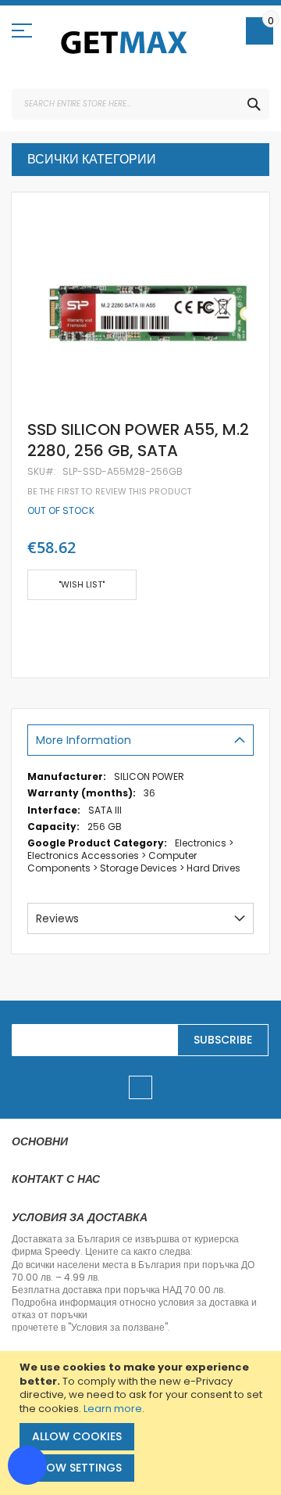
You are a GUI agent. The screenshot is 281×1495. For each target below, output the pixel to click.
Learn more (113, 1408)
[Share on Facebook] (32, 631)
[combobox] (140, 104)
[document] (142, 1423)
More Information (83, 740)
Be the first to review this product (109, 492)
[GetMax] (125, 42)
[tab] (140, 740)
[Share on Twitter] (57, 631)
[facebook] (140, 1087)
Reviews (57, 918)
